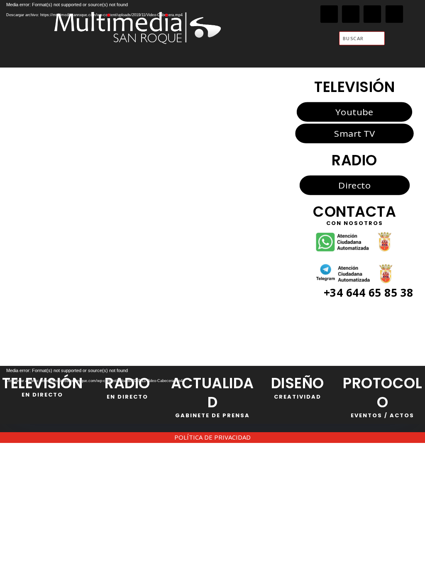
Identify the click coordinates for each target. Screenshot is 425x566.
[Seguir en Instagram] (372, 14)
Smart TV (354, 133)
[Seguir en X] (351, 14)
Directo (354, 185)
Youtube (354, 111)
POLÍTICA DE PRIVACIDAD (212, 437)
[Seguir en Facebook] (329, 14)
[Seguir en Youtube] (394, 14)
